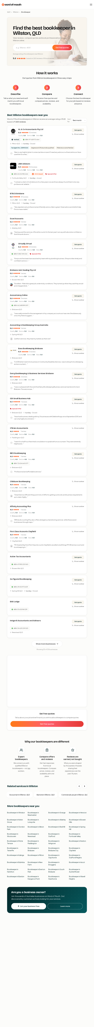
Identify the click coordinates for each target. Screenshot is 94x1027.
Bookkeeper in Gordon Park (16, 828)
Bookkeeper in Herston (78, 813)
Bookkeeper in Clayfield (74, 849)
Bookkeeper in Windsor (16, 813)
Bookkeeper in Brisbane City (53, 849)
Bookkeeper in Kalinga (15, 855)
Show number (79, 134)
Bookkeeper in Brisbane (33, 849)
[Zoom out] (84, 661)
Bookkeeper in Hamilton (12, 870)
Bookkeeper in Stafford (53, 835)
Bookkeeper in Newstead (33, 835)
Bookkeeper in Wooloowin (12, 835)
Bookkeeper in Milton (36, 855)
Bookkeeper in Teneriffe (12, 849)
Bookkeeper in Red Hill (56, 827)
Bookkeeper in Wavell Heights (77, 877)
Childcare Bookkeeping (20, 481)
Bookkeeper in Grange (56, 813)
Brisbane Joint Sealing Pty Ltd (23, 270)
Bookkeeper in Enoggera (53, 863)
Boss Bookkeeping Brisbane (30, 348)
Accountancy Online (18, 295)
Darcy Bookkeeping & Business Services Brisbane (32, 373)
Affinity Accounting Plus (20, 506)
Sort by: (69, 120)
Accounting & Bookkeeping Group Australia (29, 325)
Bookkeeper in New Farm (35, 863)
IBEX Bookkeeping (18, 453)
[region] (47, 681)
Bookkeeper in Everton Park (36, 870)
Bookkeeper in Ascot (77, 862)
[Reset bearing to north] (84, 665)
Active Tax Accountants (20, 556)
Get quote (78, 130)
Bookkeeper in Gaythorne (53, 856)
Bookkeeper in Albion (36, 827)
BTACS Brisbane (17, 193)
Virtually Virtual (25, 244)
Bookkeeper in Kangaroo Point (34, 877)
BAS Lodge (14, 602)
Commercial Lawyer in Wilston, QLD (74, 795)
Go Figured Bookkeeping (21, 579)
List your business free (29, 906)
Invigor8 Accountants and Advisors (25, 621)
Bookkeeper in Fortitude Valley (75, 835)
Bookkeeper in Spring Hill (77, 828)
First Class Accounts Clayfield (23, 531)
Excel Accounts (16, 219)
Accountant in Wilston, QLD (19, 795)
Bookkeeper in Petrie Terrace (15, 842)
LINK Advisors (24, 164)
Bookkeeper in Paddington (33, 842)
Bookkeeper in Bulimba (16, 862)
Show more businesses (46, 644)
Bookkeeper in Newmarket (33, 814)
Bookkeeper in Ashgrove (53, 842)
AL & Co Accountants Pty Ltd (30, 129)
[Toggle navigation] (91, 4)
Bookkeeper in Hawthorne (53, 877)
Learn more (65, 906)
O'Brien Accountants (19, 428)
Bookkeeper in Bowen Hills (77, 821)
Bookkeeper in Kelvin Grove (15, 821)
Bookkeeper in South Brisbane (56, 870)
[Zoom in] (84, 658)
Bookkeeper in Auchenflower (74, 870)
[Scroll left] (79, 786)
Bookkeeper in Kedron (77, 841)
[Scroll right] (84, 786)
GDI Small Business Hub (20, 398)
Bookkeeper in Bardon (15, 876)
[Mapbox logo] (13, 704)
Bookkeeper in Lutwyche (33, 821)
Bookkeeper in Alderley (57, 820)
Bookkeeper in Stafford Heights (75, 856)
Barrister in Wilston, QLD (46, 795)
